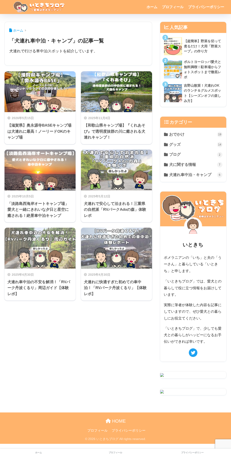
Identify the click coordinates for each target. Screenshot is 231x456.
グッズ (195, 144)
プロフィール (173, 7)
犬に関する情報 (194, 164)
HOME (118, 421)
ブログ (194, 154)
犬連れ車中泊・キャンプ (194, 175)
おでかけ (195, 134)
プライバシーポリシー (206, 7)
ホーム (152, 7)
